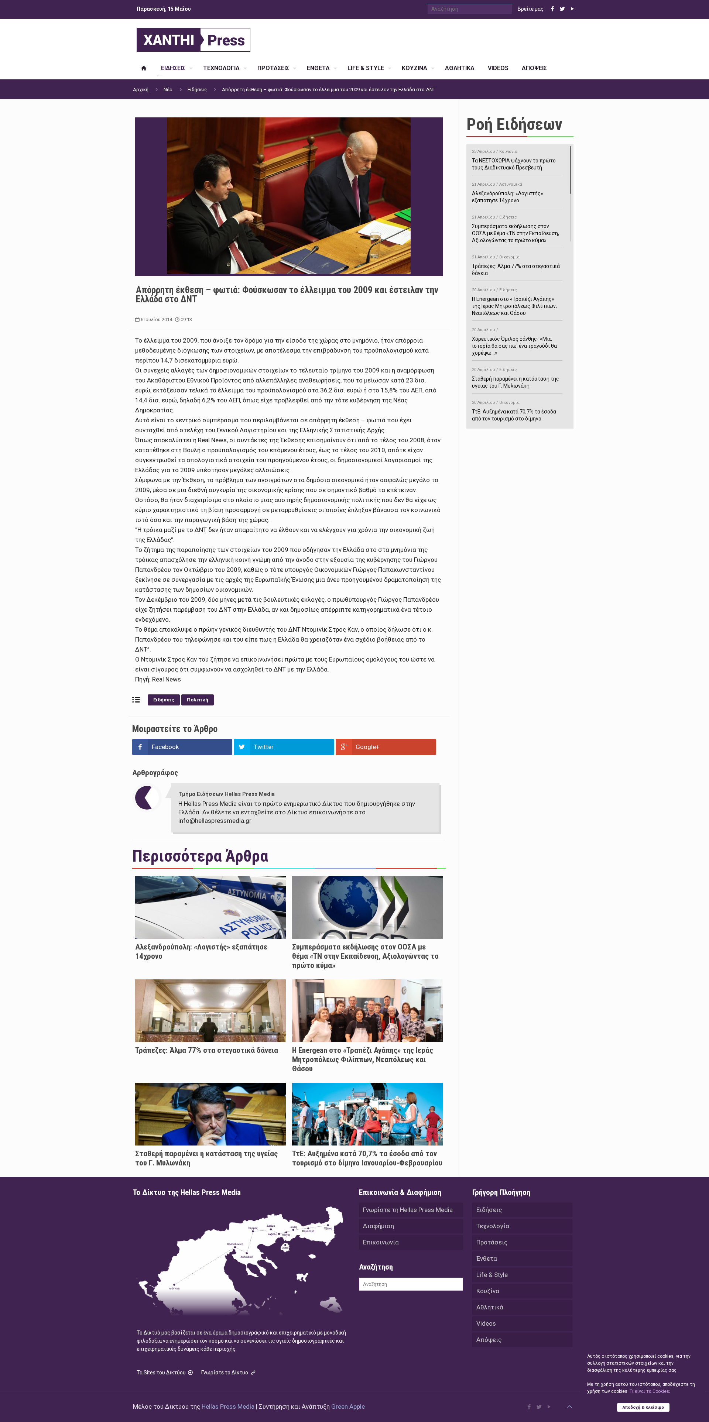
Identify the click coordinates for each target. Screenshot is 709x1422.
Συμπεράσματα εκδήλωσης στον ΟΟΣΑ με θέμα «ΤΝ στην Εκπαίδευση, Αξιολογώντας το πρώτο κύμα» (365, 956)
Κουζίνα (487, 1291)
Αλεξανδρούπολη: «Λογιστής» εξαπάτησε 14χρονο (507, 192)
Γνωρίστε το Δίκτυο (225, 1372)
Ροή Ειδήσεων (514, 124)
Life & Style (492, 1274)
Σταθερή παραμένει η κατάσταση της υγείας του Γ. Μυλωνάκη (515, 378)
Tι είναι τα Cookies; (650, 1391)
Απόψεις (488, 1339)
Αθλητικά (489, 1307)
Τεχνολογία (492, 1226)
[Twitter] (562, 9)
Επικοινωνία (381, 1242)
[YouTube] (572, 9)
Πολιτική (197, 700)
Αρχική (140, 89)
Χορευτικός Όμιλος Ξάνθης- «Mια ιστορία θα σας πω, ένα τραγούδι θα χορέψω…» (514, 341)
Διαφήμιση (378, 1226)
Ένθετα (486, 1258)
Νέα (168, 89)
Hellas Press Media (228, 1406)
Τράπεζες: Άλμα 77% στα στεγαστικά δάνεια (206, 1050)
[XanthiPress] (193, 38)
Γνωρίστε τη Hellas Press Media (408, 1209)
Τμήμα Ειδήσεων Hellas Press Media (226, 794)
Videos (486, 1323)
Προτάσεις (491, 1242)
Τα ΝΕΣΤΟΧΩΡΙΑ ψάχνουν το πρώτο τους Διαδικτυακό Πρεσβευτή (514, 160)
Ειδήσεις (197, 89)
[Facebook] (552, 9)
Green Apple (348, 1406)
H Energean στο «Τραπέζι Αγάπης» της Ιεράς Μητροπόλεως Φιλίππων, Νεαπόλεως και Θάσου (362, 1059)
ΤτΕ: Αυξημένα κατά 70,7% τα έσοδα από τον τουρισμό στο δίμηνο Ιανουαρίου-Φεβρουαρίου (367, 1158)
